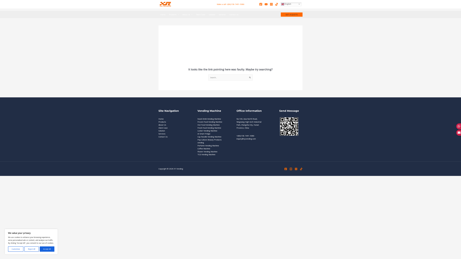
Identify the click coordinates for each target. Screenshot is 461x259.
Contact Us (163, 136)
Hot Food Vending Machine (208, 125)
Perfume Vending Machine (208, 145)
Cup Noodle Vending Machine (209, 136)
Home (161, 119)
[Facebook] (260, 4)
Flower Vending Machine (207, 151)
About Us (162, 125)
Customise (16, 249)
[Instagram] (271, 4)
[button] (178, 14)
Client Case (163, 128)
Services (161, 133)
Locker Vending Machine (207, 131)
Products (162, 122)
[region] (31, 241)
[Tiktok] (276, 4)
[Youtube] (266, 4)
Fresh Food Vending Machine (209, 128)
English (287, 4)
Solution (161, 131)
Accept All (47, 249)
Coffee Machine (203, 148)
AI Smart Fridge (203, 133)
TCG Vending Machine (206, 154)
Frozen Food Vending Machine (209, 122)
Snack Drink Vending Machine (209, 119)
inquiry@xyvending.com (246, 139)
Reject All (31, 249)
